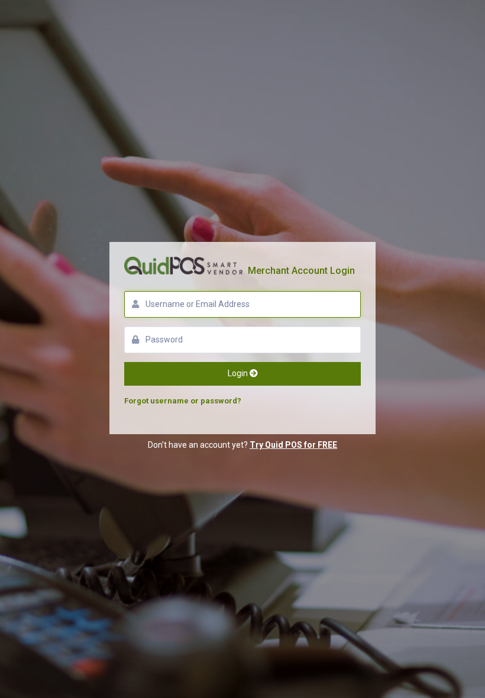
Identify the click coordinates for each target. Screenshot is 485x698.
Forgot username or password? (182, 400)
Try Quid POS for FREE (293, 445)
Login (239, 373)
